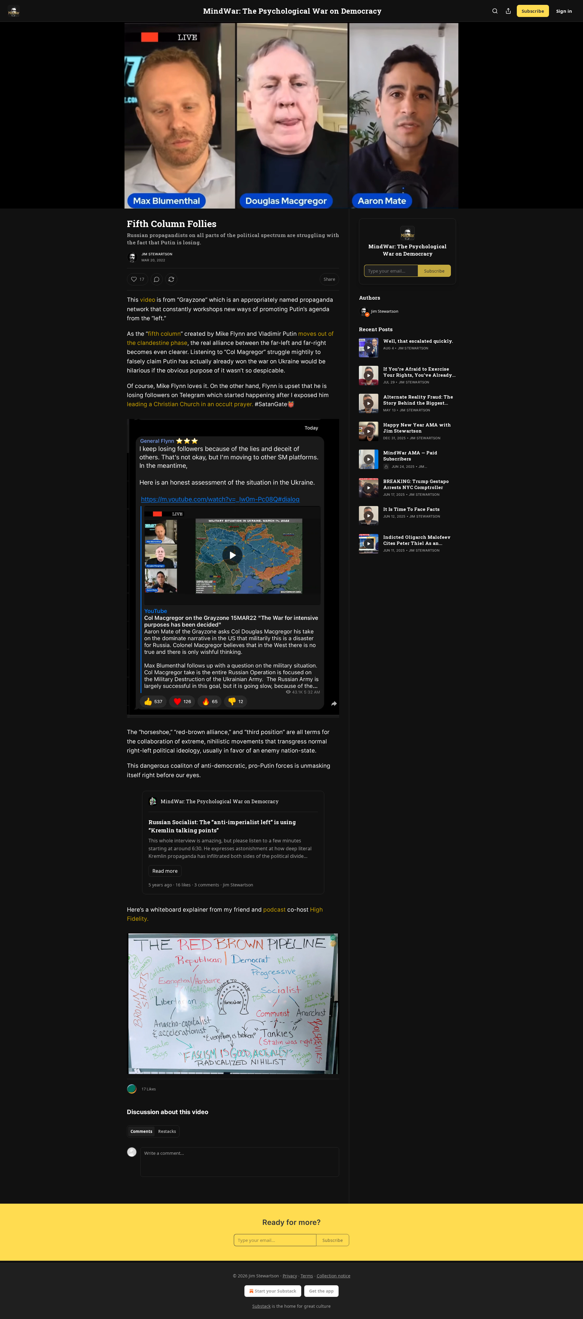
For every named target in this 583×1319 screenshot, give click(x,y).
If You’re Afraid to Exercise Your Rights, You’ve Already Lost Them (417, 372)
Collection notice (333, 1276)
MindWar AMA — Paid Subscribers (410, 456)
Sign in (564, 11)
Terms (307, 1276)
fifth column (164, 333)
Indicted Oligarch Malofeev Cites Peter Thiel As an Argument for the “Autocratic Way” (418, 540)
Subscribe (533, 11)
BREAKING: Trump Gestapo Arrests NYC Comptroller (416, 484)
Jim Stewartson (156, 254)
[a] (368, 347)
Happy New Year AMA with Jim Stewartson (417, 428)
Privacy (290, 1276)
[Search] (495, 11)
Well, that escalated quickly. (418, 341)
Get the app (321, 1291)
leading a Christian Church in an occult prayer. (190, 404)
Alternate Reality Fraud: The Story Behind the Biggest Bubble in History (418, 400)
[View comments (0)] (471, 119)
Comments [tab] (141, 1131)
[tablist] (153, 1131)
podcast (274, 909)
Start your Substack (275, 1291)
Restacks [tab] (167, 1131)
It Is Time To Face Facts (411, 509)
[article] (407, 347)
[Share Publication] (508, 11)
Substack (261, 1306)
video (147, 299)
